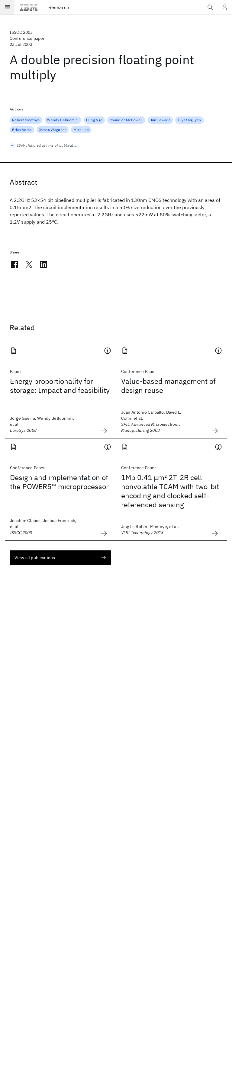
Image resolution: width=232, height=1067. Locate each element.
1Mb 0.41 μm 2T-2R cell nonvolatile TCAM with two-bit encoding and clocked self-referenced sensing (170, 491)
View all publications (34, 557)
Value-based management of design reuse (168, 386)
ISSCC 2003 (21, 32)
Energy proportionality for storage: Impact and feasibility (60, 386)
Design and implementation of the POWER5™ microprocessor (59, 482)
